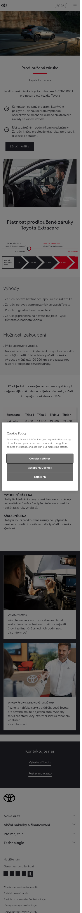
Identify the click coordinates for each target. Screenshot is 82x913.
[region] (40, 456)
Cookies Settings (39, 458)
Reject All (40, 476)
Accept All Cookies (40, 467)
